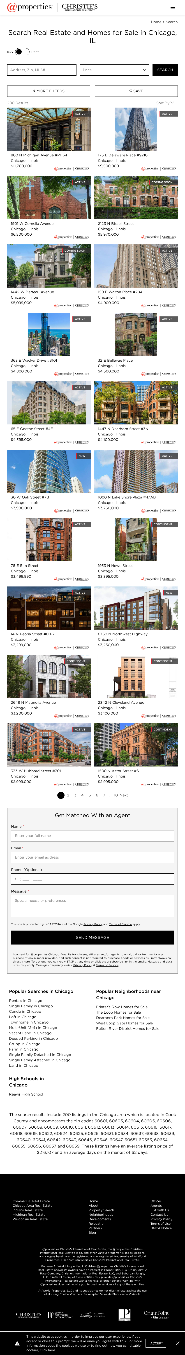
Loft (22, 1017)
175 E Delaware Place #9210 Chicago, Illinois (133, 110)
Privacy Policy (92, 924)
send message (92, 937)
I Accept (155, 1343)
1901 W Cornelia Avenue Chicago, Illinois (43, 178)
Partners (95, 1228)
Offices (156, 1201)
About (94, 1205)
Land (23, 1065)
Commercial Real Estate (31, 1201)
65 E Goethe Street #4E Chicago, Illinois (42, 384)
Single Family (31, 1006)
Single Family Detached (40, 1055)
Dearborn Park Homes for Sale (123, 1018)
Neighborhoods (101, 1214)
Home (93, 1201)
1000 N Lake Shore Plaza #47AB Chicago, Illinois (131, 455)
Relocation (97, 1223)
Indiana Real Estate (28, 1210)
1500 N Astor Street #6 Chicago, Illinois (129, 726)
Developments (100, 1219)
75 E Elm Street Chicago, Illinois (35, 521)
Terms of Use (160, 1223)
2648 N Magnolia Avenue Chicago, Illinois (44, 657)
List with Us (159, 1210)
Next (124, 795)
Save (137, 91)
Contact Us (159, 1214)
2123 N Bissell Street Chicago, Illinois (126, 178)
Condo (25, 1011)
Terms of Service (120, 924)
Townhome (29, 1022)
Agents (156, 1205)
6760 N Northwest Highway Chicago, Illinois (133, 589)
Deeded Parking (33, 1038)
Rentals (25, 1001)
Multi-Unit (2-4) (33, 1028)
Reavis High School (26, 1094)
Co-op (24, 1044)
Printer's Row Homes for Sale (122, 1007)
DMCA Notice (161, 1228)
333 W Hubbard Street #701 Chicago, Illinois (46, 726)
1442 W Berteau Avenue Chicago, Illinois (43, 247)
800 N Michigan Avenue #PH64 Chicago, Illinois (43, 113)
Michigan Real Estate (29, 1214)
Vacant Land (30, 1033)
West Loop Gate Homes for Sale (124, 1023)
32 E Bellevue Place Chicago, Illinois (126, 315)
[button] (178, 1343)
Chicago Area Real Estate (32, 1205)
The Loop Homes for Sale (118, 1012)
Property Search (101, 1210)
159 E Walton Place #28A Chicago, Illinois (131, 247)
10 (116, 795)
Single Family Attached (39, 1060)
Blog (92, 1232)
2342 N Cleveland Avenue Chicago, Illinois (131, 657)
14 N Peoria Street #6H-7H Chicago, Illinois (45, 589)
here (27, 961)
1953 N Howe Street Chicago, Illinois (126, 521)
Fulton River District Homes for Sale (127, 1028)
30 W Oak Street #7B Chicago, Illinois (40, 452)
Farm (23, 1049)
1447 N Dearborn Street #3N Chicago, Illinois (134, 384)
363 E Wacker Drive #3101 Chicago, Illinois (44, 315)
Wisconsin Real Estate (30, 1219)
